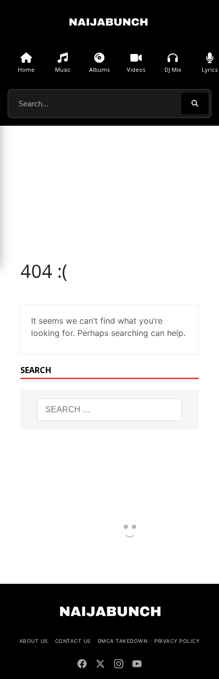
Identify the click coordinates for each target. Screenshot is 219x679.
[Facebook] (82, 665)
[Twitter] (100, 665)
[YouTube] (137, 665)
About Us (33, 641)
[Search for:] (110, 410)
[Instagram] (118, 665)
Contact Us (73, 641)
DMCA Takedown (123, 641)
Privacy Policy (177, 641)
